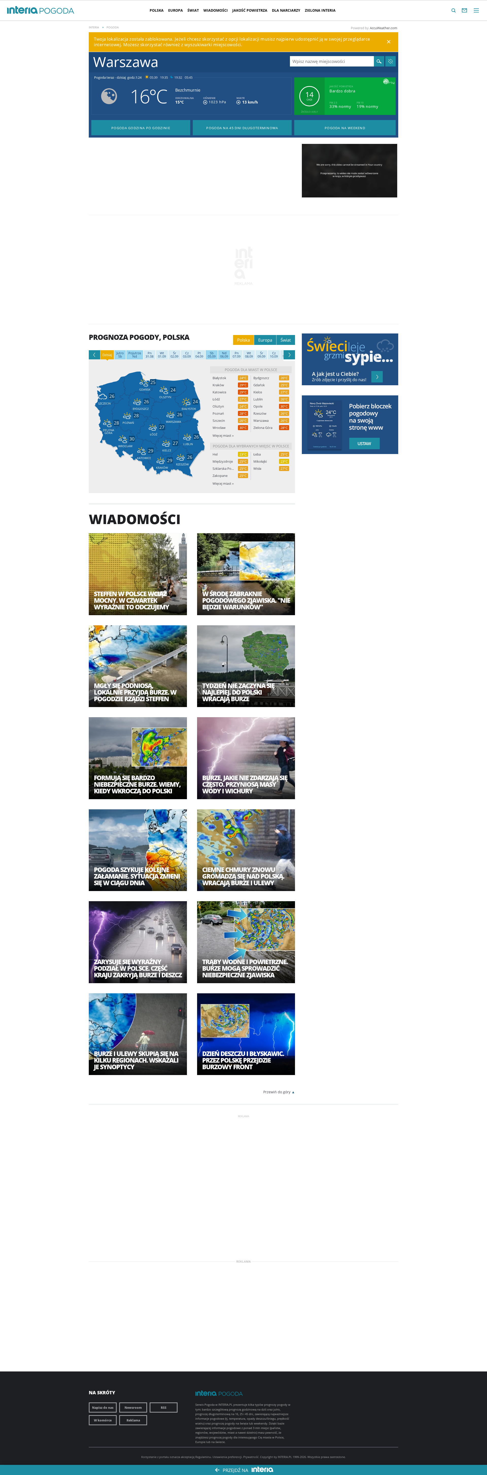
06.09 (224, 354)
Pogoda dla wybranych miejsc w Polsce (251, 446)
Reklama (133, 1420)
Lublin (258, 399)
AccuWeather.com (383, 28)
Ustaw (363, 443)
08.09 (249, 354)
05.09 (212, 354)
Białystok (219, 378)
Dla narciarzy (286, 10)
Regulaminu (203, 1457)
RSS (163, 1407)
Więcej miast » (223, 435)
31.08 (149, 354)
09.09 (261, 354)
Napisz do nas (102, 1407)
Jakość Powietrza (249, 10)
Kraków (218, 385)
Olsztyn (218, 406)
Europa (175, 10)
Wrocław (219, 428)
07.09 (236, 354)
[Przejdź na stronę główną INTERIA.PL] (22, 10)
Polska (157, 10)
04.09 (199, 354)
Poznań (218, 413)
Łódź (216, 399)
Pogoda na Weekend (345, 128)
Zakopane (220, 476)
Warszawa (261, 421)
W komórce (103, 1420)
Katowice (219, 392)
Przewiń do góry (276, 1092)
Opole (258, 406)
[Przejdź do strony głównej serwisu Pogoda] (57, 11)
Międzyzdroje (223, 461)
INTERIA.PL (285, 1457)
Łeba (257, 454)
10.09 (274, 354)
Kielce (257, 392)
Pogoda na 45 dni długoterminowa (242, 128)
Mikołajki (260, 461)
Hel (215, 454)
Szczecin (219, 421)
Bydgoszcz (261, 378)
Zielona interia (320, 10)
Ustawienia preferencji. (227, 1457)
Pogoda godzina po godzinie (140, 128)
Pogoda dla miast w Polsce (251, 369)
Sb (120, 354)
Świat (193, 10)
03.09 (187, 354)
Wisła (257, 469)
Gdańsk (259, 385)
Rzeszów (259, 413)
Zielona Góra (262, 428)
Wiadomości (215, 10)
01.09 (162, 354)
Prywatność (250, 1457)
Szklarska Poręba (223, 469)
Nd (134, 354)
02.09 (174, 354)
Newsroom (133, 1407)
